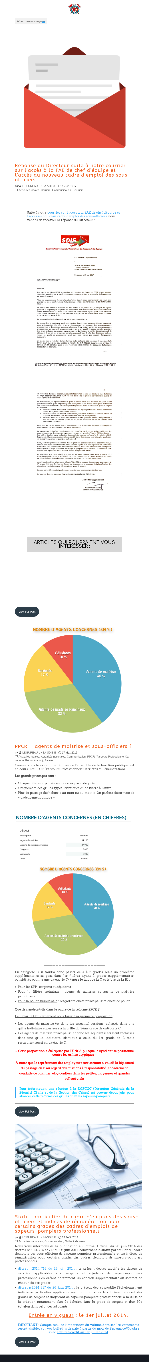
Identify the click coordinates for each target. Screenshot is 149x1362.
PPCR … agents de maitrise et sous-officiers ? (73, 746)
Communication (61, 190)
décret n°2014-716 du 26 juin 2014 (46, 1269)
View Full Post (27, 611)
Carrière (46, 190)
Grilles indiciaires (75, 1241)
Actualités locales (29, 190)
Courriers (78, 190)
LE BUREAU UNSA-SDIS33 (39, 186)
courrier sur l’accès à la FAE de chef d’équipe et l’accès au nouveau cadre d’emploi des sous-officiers (73, 214)
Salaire (49, 760)
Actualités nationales (53, 756)
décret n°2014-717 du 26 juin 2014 (45, 1287)
